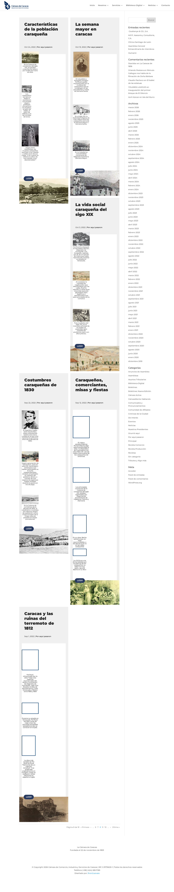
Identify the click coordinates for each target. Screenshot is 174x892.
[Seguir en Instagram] (87, 861)
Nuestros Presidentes (138, 429)
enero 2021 (133, 330)
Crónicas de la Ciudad (138, 414)
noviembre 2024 (135, 150)
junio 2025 (133, 127)
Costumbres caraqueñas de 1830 (40, 385)
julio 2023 (132, 213)
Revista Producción (137, 449)
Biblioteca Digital (134, 5)
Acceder (132, 471)
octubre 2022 (134, 248)
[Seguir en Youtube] (92, 861)
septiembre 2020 (136, 346)
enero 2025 (133, 143)
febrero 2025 (134, 139)
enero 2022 (133, 283)
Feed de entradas (136, 475)
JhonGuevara (93, 873)
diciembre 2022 (135, 240)
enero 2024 (133, 189)
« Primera (85, 827)
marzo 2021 (133, 322)
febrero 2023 (134, 232)
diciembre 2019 (135, 361)
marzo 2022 (133, 275)
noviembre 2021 (135, 291)
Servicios (116, 5)
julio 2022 (132, 260)
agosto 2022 (133, 256)
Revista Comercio (136, 445)
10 (105, 827)
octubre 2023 (134, 201)
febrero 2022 (134, 279)
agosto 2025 (133, 123)
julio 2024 (132, 166)
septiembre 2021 (135, 299)
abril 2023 (132, 224)
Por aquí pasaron (44, 47)
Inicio (92, 5)
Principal (132, 441)
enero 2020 (133, 357)
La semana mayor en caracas (87, 29)
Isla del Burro (148, 97)
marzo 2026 (133, 107)
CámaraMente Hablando (139, 399)
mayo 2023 (133, 221)
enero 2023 (133, 236)
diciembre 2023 (135, 193)
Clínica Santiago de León (139, 42)
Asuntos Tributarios (137, 379)
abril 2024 (132, 178)
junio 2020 (133, 353)
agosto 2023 (133, 209)
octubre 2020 (134, 342)
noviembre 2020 (135, 338)
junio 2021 (132, 310)
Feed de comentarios (138, 479)
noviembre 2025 (135, 119)
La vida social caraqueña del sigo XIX (91, 209)
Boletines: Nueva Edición (139, 391)
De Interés (133, 418)
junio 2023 (133, 217)
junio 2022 (133, 264)
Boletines (132, 387)
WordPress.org (135, 483)
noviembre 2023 (135, 197)
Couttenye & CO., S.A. (138, 31)
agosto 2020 (133, 349)
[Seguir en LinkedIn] (97, 861)
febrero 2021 (133, 326)
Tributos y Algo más (137, 460)
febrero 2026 (134, 111)
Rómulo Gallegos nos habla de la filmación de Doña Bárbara (141, 73)
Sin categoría (134, 457)
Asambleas (133, 375)
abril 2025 (132, 131)
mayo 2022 (133, 267)
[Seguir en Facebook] (77, 861)
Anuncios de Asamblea (138, 372)
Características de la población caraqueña (41, 29)
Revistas (132, 453)
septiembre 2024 (136, 158)
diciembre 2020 (135, 334)
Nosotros (102, 5)
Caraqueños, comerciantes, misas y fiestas (91, 385)
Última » (116, 827)
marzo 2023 (133, 228)
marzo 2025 (133, 135)
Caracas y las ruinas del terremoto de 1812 (39, 621)
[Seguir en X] (82, 861)
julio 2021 (132, 306)
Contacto (165, 5)
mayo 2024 (133, 174)
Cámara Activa (134, 395)
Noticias (152, 5)
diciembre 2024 (135, 146)
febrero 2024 (134, 185)
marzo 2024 (133, 181)
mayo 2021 (133, 314)
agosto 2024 (133, 162)
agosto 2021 (133, 303)
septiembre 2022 (136, 252)
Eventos (132, 421)
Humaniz (132, 53)
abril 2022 (132, 271)
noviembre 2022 (135, 244)
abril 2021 (132, 318)
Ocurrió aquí (134, 433)
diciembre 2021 (135, 287)
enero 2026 (133, 115)
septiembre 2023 (136, 205)
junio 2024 (133, 170)
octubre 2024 (134, 154)
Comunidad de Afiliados (139, 410)
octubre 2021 (134, 295)
